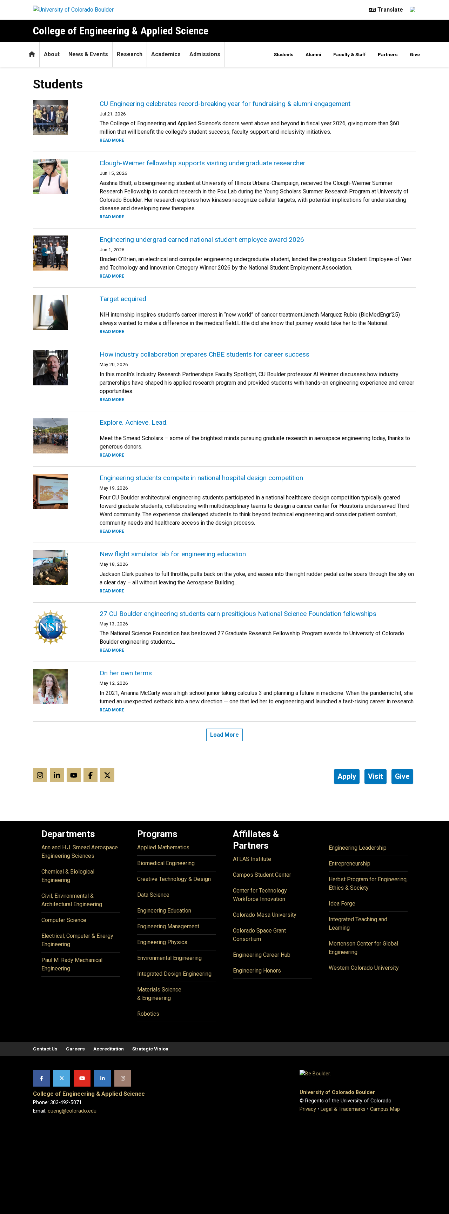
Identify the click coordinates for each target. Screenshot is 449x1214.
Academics (166, 54)
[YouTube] (82, 1078)
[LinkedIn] (102, 1078)
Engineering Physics (162, 942)
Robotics (148, 1013)
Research (129, 54)
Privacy (308, 1109)
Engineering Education (164, 910)
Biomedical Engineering (166, 863)
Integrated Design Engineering (174, 973)
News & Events (88, 54)
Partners (388, 54)
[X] (61, 1078)
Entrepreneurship (349, 863)
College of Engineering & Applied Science (120, 31)
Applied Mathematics (163, 847)
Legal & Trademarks (343, 1109)
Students (284, 54)
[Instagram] (122, 1078)
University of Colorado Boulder (337, 1092)
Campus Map (385, 1109)
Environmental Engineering (169, 958)
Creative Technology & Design (174, 879)
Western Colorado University (364, 967)
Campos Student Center (262, 874)
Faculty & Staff (349, 54)
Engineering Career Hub (261, 954)
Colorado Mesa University (264, 914)
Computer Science (63, 920)
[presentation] (58, 117)
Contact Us (45, 1049)
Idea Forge (342, 903)
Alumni (313, 54)
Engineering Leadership (358, 847)
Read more (112, 140)
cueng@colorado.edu (72, 1111)
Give (415, 54)
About (52, 54)
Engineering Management (168, 926)
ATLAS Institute (252, 859)
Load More (224, 734)
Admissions (204, 54)
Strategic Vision (150, 1049)
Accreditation (108, 1049)
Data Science (153, 894)
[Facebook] (41, 1078)
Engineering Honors (257, 970)
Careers (75, 1049)
